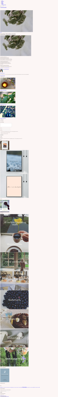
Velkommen (2, 1)
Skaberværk (34, 387)
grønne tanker (12, 387)
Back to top (8, 396)
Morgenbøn (24, 387)
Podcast (2, 2)
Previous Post (1, 75)
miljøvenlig (21, 387)
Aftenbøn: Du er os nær (3, 104)
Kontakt (2, 4)
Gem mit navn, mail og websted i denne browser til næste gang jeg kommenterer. (9, 131)
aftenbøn (1, 387)
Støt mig (2, 3)
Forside (2, 0)
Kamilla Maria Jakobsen (6, 69)
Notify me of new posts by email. (4, 133)
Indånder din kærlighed (3, 90)
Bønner (1, 32)
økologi (39, 387)
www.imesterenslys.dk (6, 67)
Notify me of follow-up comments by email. (5, 132)
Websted (1, 130)
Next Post (4, 75)
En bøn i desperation (3, 118)
